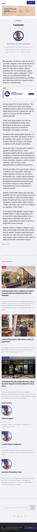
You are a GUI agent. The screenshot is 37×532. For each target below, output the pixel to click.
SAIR (31, 2)
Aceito (30, 527)
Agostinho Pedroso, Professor (18, 44)
